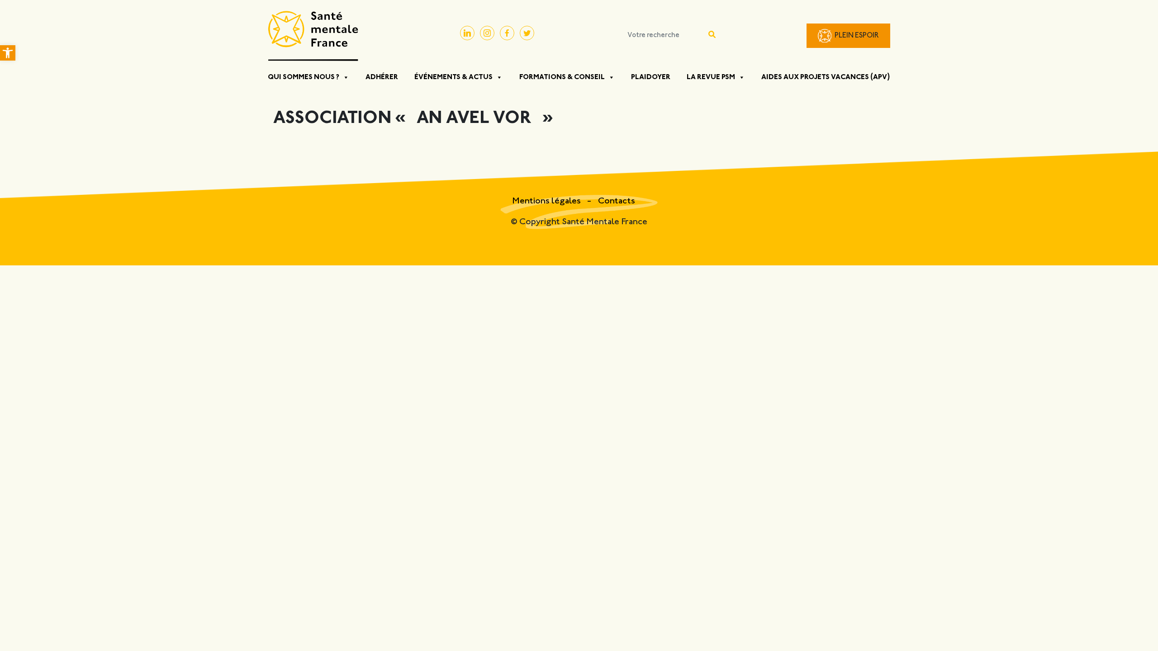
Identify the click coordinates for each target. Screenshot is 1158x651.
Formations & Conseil (562, 77)
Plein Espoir (857, 36)
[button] (7, 53)
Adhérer (381, 77)
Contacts (616, 201)
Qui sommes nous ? (303, 77)
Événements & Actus (453, 77)
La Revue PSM (711, 77)
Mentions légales (547, 201)
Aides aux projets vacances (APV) (825, 77)
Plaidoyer (650, 77)
